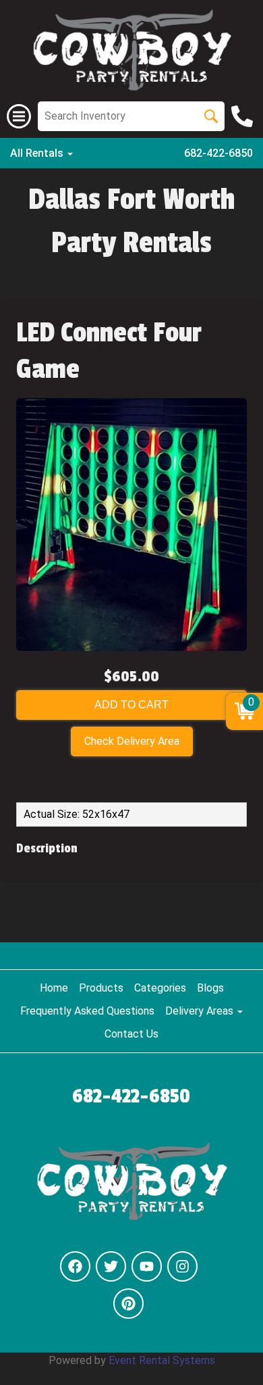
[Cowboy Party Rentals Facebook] (75, 1266)
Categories (160, 987)
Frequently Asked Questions (87, 1010)
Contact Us (131, 1033)
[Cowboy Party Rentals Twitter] (111, 1266)
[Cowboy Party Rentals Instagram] (182, 1266)
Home (54, 987)
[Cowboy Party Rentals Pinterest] (128, 1303)
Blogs (210, 987)
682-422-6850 (218, 153)
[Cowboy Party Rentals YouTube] (147, 1266)
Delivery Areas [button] (200, 1010)
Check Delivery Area (131, 741)
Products (101, 987)
